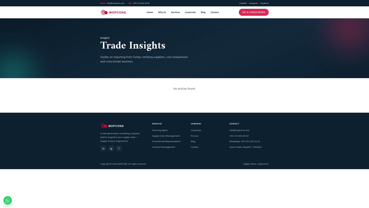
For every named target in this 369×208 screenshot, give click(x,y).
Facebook (264, 3)
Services (175, 12)
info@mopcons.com (115, 3)
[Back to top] (362, 203)
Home (150, 12)
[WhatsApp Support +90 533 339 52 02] (7, 200)
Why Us (162, 12)
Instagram (253, 3)
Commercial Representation (166, 141)
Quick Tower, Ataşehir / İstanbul (245, 146)
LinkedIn (243, 3)
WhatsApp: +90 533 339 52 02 (244, 141)
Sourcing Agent (159, 130)
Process (194, 135)
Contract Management (163, 146)
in (103, 148)
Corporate (190, 12)
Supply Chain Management (166, 135)
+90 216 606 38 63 (141, 3)
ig (111, 148)
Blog (203, 12)
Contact (215, 12)
